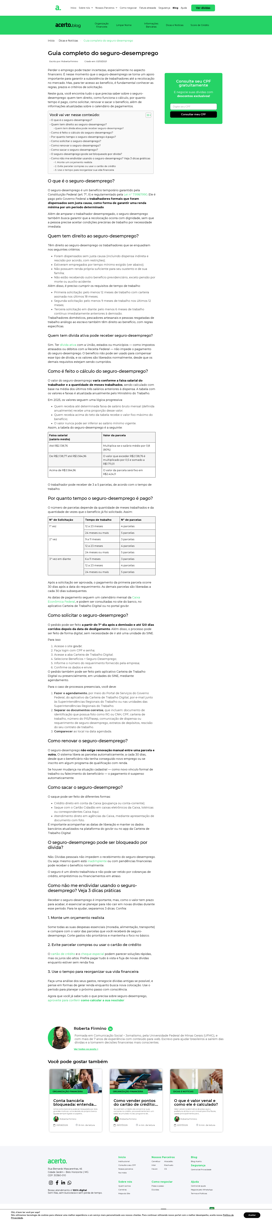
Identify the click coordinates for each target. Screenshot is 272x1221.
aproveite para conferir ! (86, 1000)
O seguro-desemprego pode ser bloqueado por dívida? (86, 154)
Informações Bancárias (151, 25)
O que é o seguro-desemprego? (71, 120)
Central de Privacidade (201, 1169)
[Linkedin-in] (63, 1183)
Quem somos (124, 1186)
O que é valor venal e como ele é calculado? (196, 1102)
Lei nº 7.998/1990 (135, 194)
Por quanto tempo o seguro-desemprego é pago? (83, 136)
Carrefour (156, 1161)
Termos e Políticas (199, 1193)
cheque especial (92, 954)
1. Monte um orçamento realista (73, 162)
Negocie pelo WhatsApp (202, 1189)
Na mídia (122, 1172)
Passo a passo (158, 1186)
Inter (154, 1165)
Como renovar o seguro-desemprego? (76, 145)
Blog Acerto (196, 1161)
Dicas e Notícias (174, 25)
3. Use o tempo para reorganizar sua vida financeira (84, 170)
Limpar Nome (124, 25)
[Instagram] (51, 1183)
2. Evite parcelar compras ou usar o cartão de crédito (85, 166)
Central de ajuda (198, 1186)
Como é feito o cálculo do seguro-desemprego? (82, 132)
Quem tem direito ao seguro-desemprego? (79, 124)
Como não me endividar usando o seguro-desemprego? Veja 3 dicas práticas (100, 158)
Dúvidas (155, 1189)
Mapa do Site (124, 1193)
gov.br (77, 646)
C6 (165, 1169)
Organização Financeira (102, 25)
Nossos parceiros (125, 1169)
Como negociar (128, 7)
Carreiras (122, 1189)
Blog (175, 7)
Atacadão (168, 1161)
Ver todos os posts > (86, 1049)
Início (73, 7)
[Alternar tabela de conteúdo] (146, 115)
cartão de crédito (63, 954)
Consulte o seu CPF (127, 1165)
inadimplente (97, 861)
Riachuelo (168, 1165)
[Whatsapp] (69, 1183)
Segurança (164, 7)
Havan (155, 1169)
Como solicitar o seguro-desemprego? (76, 141)
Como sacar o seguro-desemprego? (74, 149)
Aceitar (252, 1215)
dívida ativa (68, 345)
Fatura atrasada (147, 7)
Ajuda (184, 7)
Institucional (124, 1161)
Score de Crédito (200, 25)
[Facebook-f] (57, 1183)
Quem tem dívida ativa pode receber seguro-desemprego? (89, 128)
